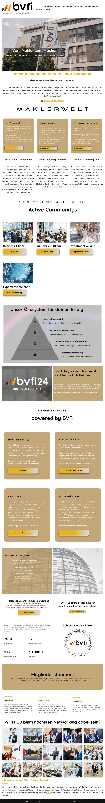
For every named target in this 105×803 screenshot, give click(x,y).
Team (79, 801)
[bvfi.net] (17, 8)
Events (78, 6)
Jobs (76, 801)
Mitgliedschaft (91, 6)
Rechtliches (45, 801)
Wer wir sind (67, 801)
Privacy (72, 801)
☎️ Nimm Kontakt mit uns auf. (52, 101)
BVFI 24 (39, 9)
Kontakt (49, 9)
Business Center (52, 6)
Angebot (40, 801)
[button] (41, 6)
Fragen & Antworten (54, 801)
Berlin (48, 793)
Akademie (67, 6)
